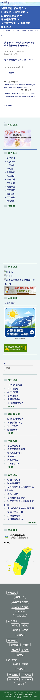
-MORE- (9, 406)
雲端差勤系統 (14, 399)
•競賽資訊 (9, 193)
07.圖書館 (13, 674)
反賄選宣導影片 (15, 515)
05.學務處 (12, 640)
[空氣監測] (20, 554)
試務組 (20, 635)
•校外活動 (9, 182)
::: (3, 1)
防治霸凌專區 (14, 483)
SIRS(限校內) (13, 463)
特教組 (25, 625)
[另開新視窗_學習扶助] (20, 282)
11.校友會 (20, 684)
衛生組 (15, 649)
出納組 (15, 664)
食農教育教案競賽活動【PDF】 (19, 59)
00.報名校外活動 (20, 606)
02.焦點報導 (20, 616)
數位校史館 (12, 392)
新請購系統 (12, 429)
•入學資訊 (9, 161)
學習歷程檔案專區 (16, 449)
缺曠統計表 (12, 459)
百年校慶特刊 (14, 395)
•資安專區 (9, 157)
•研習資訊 (9, 190)
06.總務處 (12, 659)
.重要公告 (20, 596)
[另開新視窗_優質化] (20, 272)
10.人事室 (26, 679)
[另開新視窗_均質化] (20, 276)
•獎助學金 (9, 186)
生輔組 (26, 644)
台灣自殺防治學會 (16, 497)
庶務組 (25, 664)
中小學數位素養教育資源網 (20, 508)
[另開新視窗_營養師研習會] (20, 290)
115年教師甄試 (14, 384)
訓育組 (25, 649)
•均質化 (8, 168)
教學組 (16, 54)
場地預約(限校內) (15, 418)
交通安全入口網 (15, 511)
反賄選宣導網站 (15, 519)
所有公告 (12, 592)
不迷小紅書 (12, 493)
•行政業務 (9, 197)
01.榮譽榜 (20, 611)
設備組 (15, 630)
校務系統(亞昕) (14, 422)
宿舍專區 (11, 456)
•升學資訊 (9, 165)
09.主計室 (13, 679)
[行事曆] (20, 235)
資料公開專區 (14, 388)
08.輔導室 (26, 674)
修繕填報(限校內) (15, 402)
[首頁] (3, 31)
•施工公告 (9, 175)
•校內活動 (9, 179)
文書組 (20, 669)
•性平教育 (9, 172)
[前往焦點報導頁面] (17, 138)
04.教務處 (9, 54)
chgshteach (21, 51)
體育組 (20, 654)
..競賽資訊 (11, 73)
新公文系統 (12, 426)
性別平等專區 (14, 479)
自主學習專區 (14, 445)
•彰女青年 (9, 303)
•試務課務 (9, 200)
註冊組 (25, 630)
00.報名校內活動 (20, 601)
